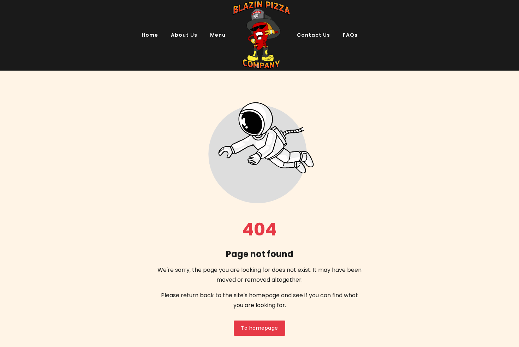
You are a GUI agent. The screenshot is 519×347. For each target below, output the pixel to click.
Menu (218, 34)
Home (150, 34)
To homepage (259, 327)
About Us (184, 34)
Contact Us (313, 34)
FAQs (350, 34)
